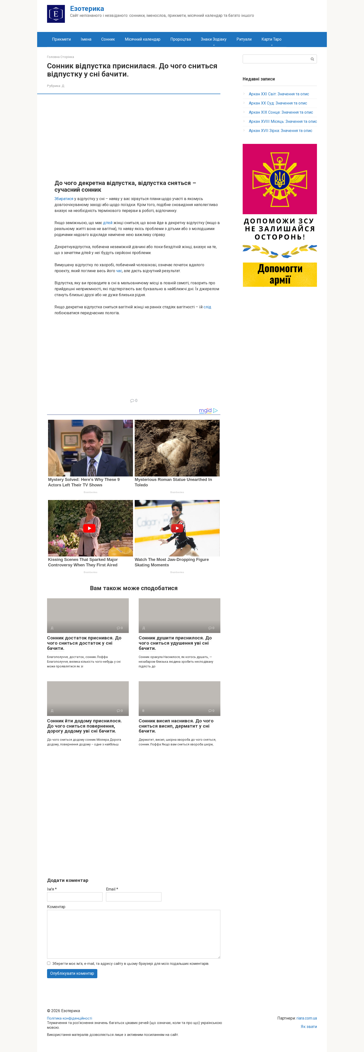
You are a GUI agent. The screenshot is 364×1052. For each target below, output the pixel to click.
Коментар (56, 906)
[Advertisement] (137, 136)
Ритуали (244, 39)
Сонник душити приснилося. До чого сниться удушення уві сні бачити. (175, 643)
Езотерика (87, 8)
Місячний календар (142, 39)
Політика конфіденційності (69, 1018)
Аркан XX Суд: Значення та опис (278, 103)
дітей (107, 222)
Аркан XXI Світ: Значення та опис (279, 94)
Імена (86, 39)
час (119, 270)
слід (207, 307)
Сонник (108, 39)
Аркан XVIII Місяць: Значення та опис (283, 121)
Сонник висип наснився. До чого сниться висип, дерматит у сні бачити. (176, 726)
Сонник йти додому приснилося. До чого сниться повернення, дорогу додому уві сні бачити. (84, 726)
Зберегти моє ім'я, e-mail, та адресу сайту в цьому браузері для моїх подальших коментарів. (130, 964)
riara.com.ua (307, 1018)
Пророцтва (180, 39)
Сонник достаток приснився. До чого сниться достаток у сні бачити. (84, 643)
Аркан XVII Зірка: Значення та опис (280, 130)
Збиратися (63, 198)
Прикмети (61, 39)
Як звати (309, 1026)
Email (112, 889)
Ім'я (52, 889)
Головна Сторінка (60, 57)
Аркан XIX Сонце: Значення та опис (281, 112)
